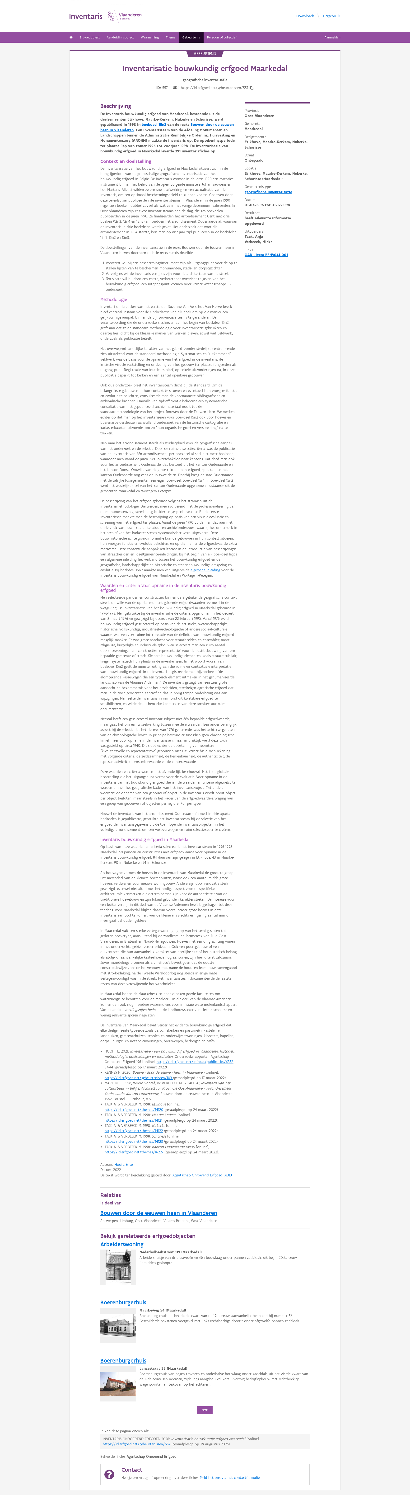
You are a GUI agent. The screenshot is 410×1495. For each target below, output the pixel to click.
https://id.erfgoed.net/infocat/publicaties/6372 (195, 1061)
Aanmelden (332, 37)
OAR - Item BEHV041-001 (266, 255)
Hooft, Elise (124, 1164)
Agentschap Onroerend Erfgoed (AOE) (202, 1175)
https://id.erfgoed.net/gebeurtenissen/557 (136, 1444)
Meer (205, 1410)
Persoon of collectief (221, 37)
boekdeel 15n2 (154, 124)
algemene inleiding (205, 570)
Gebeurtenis (191, 37)
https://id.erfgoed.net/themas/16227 (134, 1152)
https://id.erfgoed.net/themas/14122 (134, 1130)
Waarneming (150, 37)
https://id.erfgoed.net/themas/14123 (134, 1141)
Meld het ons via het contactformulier (230, 1477)
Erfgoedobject (90, 37)
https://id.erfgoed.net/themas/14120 (134, 1109)
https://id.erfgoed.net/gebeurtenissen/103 (139, 1078)
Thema (170, 37)
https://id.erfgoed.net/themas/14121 (133, 1120)
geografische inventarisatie (268, 192)
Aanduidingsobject (120, 37)
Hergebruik (331, 16)
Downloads (305, 16)
